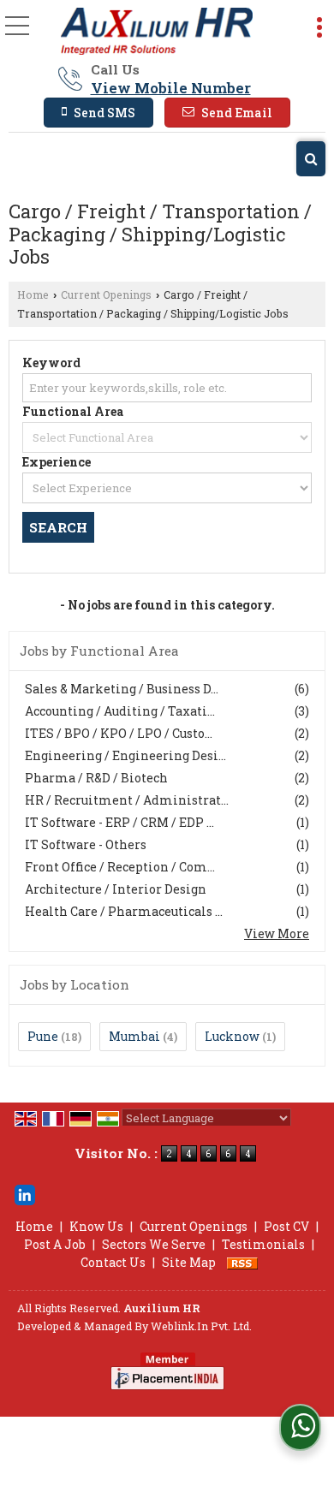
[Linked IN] (25, 1193)
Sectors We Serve (154, 1244)
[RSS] (242, 1262)
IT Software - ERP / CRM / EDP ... (119, 822)
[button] (171, 88)
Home (33, 294)
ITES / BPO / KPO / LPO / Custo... (118, 733)
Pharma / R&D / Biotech (96, 778)
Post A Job (55, 1244)
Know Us (96, 1226)
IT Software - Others (85, 844)
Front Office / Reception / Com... (120, 867)
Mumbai (134, 1036)
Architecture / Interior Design (115, 889)
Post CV (286, 1226)
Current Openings (106, 294)
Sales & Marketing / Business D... (121, 689)
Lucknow (232, 1036)
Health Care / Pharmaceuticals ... (124, 911)
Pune (42, 1036)
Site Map (189, 1262)
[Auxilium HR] (157, 32)
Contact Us (113, 1262)
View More (276, 933)
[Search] (310, 158)
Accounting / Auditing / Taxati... (120, 711)
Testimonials (263, 1244)
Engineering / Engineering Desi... (125, 755)
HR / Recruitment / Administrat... (127, 800)
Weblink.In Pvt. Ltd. (201, 1326)
